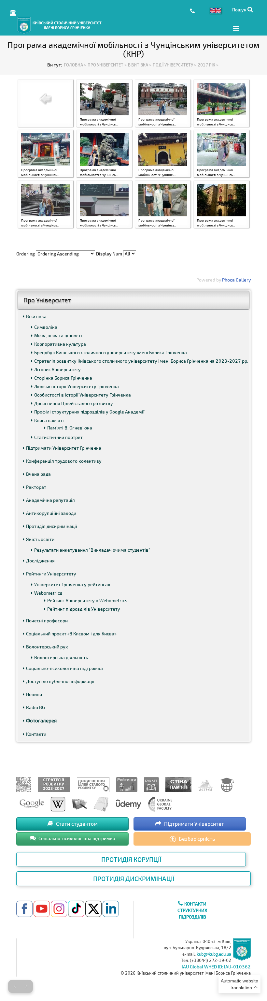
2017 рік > (208, 64)
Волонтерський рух (47, 646)
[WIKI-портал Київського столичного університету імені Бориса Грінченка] (57, 803)
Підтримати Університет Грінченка (63, 448)
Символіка (45, 327)
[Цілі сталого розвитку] (93, 784)
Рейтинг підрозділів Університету (83, 609)
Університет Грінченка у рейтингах (72, 584)
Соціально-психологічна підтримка (64, 668)
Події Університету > (174, 64)
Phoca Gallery (236, 280)
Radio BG (35, 707)
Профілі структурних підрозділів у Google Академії (89, 411)
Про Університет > (107, 64)
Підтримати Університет (193, 823)
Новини (34, 694)
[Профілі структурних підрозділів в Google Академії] (32, 803)
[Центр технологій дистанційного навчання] (226, 784)
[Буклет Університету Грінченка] (151, 784)
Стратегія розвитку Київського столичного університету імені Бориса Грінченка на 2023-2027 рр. (141, 361)
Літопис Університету (57, 369)
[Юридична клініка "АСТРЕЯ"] (205, 784)
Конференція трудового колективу (64, 461)
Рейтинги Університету (51, 573)
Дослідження (40, 560)
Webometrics (48, 593)
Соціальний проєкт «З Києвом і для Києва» (71, 633)
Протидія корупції (131, 859)
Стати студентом (76, 823)
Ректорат (36, 487)
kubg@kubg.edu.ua (214, 954)
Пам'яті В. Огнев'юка (69, 427)
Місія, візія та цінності (58, 335)
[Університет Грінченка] (23, 784)
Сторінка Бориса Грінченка (63, 378)
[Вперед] (26, 986)
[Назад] (14, 986)
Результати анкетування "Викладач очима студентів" (92, 550)
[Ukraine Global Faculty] (160, 803)
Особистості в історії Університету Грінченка (82, 395)
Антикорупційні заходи (51, 513)
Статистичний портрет (58, 437)
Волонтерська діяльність (61, 657)
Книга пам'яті (49, 420)
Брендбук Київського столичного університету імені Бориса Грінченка (110, 352)
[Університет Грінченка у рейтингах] (126, 784)
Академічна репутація (50, 500)
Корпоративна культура (60, 344)
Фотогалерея (41, 720)
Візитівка (36, 316)
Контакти (36, 734)
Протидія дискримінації (51, 526)
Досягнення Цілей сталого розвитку (73, 403)
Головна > (75, 64)
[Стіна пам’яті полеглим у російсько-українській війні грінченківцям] (178, 784)
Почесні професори (47, 620)
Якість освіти (40, 539)
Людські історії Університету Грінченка (76, 386)
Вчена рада (38, 474)
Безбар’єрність (196, 838)
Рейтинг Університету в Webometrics (87, 600)
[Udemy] (128, 803)
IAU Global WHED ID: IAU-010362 (216, 966)
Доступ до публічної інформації (60, 681)
